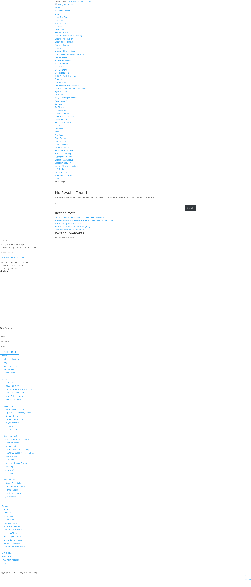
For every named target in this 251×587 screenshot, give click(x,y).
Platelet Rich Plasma (64, 60)
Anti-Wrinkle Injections (65, 51)
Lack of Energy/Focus (64, 160)
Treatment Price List (63, 175)
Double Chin (60, 141)
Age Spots (59, 135)
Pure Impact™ (61, 101)
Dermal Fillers (61, 57)
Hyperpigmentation (63, 156)
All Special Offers (62, 11)
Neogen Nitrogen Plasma (66, 97)
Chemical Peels (61, 79)
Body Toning (60, 138)
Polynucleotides (62, 63)
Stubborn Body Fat (63, 163)
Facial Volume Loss (63, 147)
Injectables (59, 48)
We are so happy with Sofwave (68, 223)
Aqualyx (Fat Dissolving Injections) (69, 54)
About (57, 8)
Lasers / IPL (60, 29)
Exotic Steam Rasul (63, 122)
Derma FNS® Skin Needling (67, 85)
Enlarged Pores (61, 144)
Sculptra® (59, 66)
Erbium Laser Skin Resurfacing (68, 35)
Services (58, 26)
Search (58, 203)
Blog (57, 14)
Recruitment (60, 20)
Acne (57, 132)
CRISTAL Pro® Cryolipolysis (66, 76)
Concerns (59, 129)
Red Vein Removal (63, 45)
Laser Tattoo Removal (64, 42)
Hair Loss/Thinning (63, 153)
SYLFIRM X (59, 107)
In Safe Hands (61, 169)
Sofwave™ (59, 104)
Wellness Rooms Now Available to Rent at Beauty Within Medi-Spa (84, 220)
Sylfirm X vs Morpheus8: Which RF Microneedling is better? (80, 217)
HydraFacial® (61, 91)
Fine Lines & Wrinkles (64, 150)
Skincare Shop (61, 172)
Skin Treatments (62, 73)
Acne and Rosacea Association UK (69, 229)
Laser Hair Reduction (64, 39)
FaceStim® (59, 94)
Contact (58, 178)
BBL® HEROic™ (61, 32)
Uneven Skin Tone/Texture (66, 166)
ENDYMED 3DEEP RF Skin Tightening (71, 88)
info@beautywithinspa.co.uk (12, 257)
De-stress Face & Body (64, 116)
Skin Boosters (61, 70)
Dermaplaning (61, 82)
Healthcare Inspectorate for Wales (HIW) (72, 226)
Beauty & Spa (61, 110)
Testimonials (60, 23)
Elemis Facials (61, 119)
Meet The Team (62, 17)
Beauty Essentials (62, 113)
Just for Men (60, 125)
